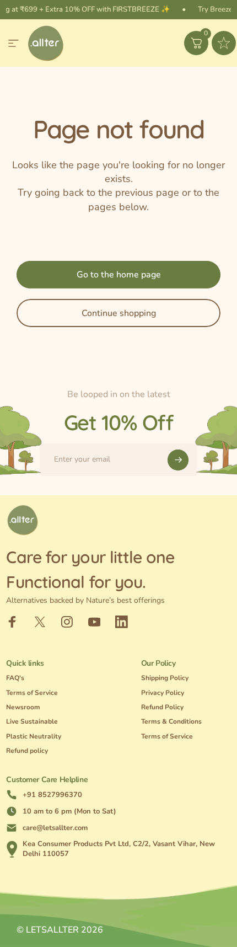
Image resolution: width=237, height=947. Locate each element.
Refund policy (27, 751)
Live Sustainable (32, 722)
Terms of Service (32, 693)
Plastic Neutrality (33, 736)
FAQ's (15, 678)
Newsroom (23, 707)
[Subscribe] (178, 460)
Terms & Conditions (171, 722)
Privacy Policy (162, 693)
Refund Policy (162, 707)
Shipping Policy (164, 678)
